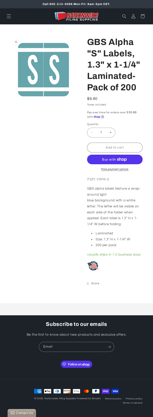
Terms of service (133, 403)
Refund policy (113, 399)
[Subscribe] (109, 347)
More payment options (114, 169)
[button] (8, 16)
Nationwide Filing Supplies (60, 398)
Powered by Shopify (89, 398)
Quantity (93, 124)
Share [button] (95, 283)
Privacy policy (134, 399)
